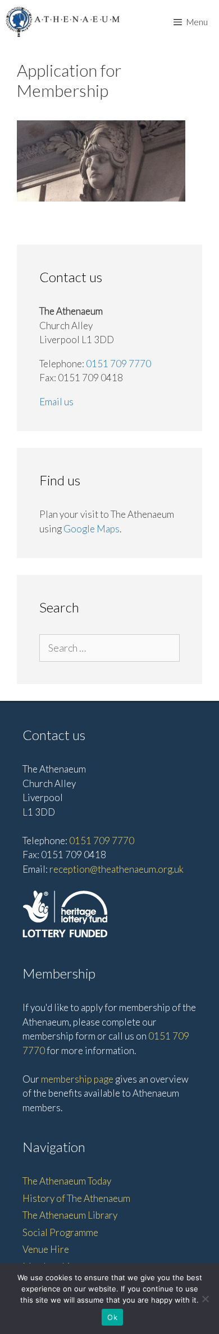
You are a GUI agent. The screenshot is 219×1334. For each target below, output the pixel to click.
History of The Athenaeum (76, 1198)
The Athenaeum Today (66, 1181)
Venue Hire (45, 1249)
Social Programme (60, 1232)
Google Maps (91, 529)
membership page (77, 1079)
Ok (112, 1317)
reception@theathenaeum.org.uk (116, 869)
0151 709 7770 (118, 363)
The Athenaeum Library (69, 1215)
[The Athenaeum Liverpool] (63, 21)
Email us (56, 402)
